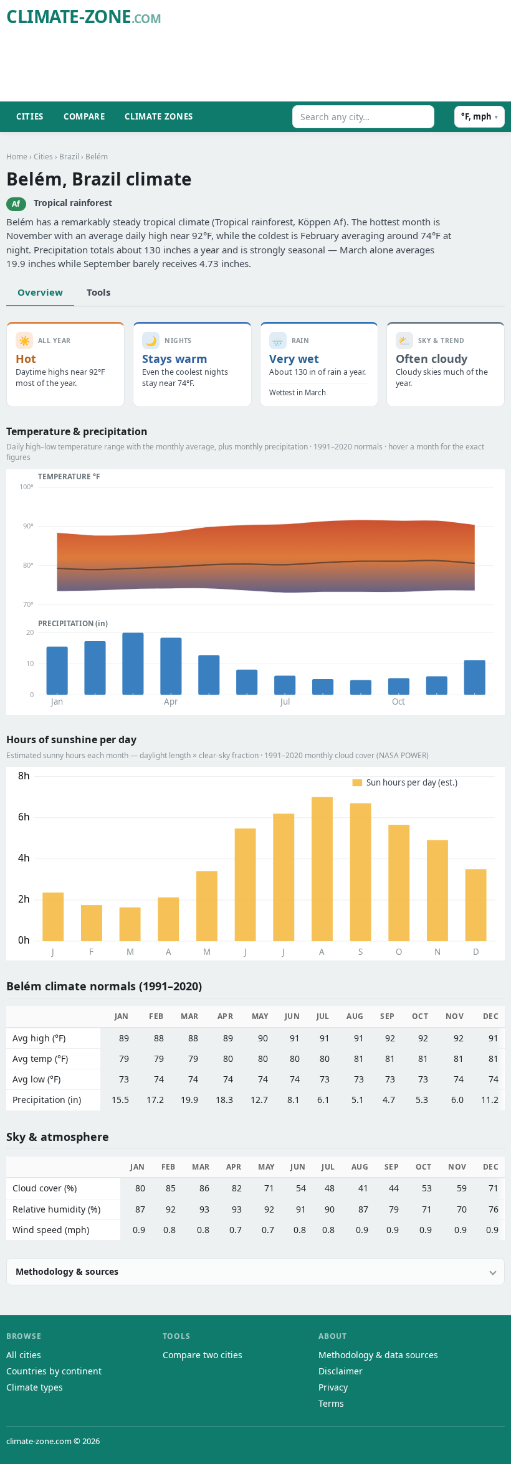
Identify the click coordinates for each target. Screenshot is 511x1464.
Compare (84, 116)
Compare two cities (202, 1355)
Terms (331, 1403)
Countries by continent (54, 1371)
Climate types (34, 1387)
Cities (30, 116)
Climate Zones (159, 116)
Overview (40, 292)
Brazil (69, 156)
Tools (98, 292)
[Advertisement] (278, 66)
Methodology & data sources (378, 1355)
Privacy (333, 1387)
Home (16, 156)
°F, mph (479, 116)
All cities (23, 1355)
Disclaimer (340, 1371)
